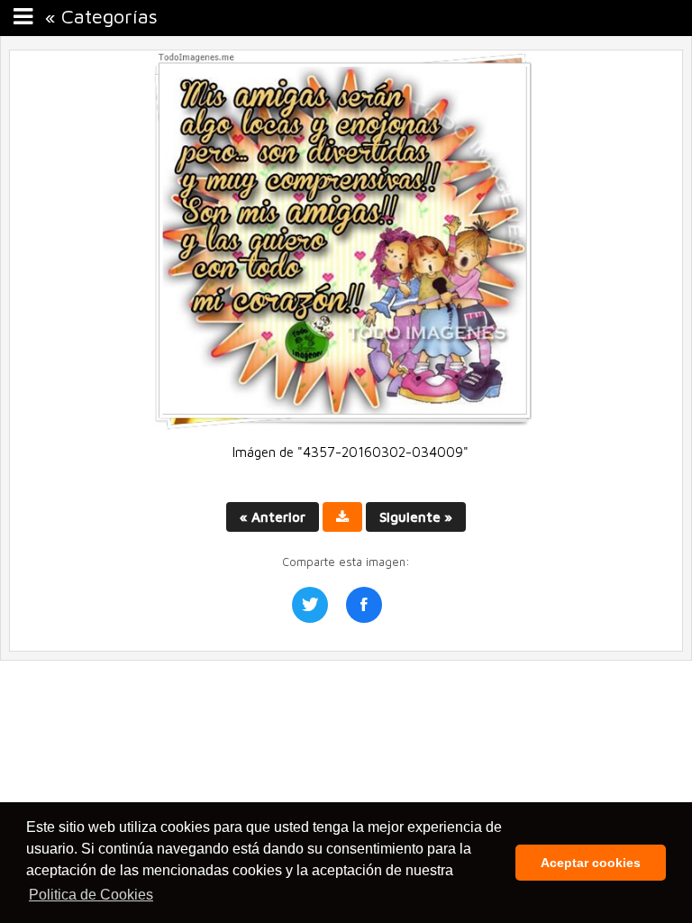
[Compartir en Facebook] (364, 605)
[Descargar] (342, 517)
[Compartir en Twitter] (310, 605)
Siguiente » (415, 517)
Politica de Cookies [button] (91, 894)
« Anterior (272, 517)
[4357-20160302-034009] (346, 426)
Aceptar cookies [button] (591, 862)
